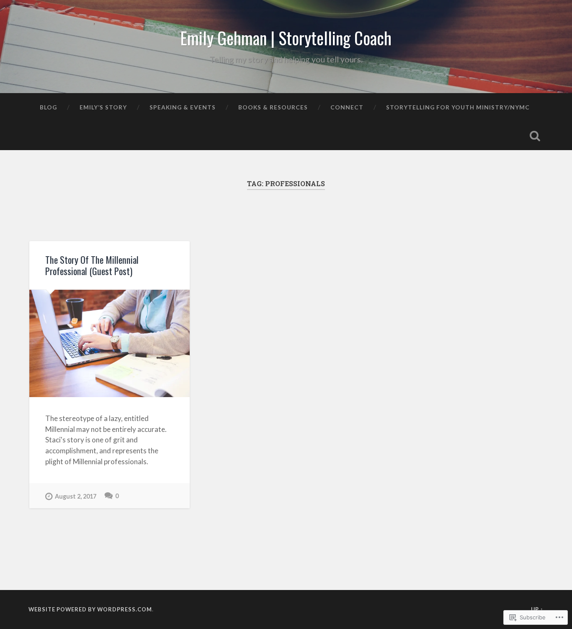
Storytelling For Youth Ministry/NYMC (458, 107)
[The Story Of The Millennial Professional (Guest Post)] (109, 343)
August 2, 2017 (75, 496)
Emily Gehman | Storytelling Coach (286, 37)
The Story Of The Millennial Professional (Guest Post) (92, 265)
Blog (48, 107)
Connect (346, 107)
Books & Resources (273, 107)
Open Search (535, 136)
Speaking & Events (182, 107)
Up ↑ (537, 609)
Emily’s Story (103, 107)
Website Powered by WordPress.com (90, 609)
